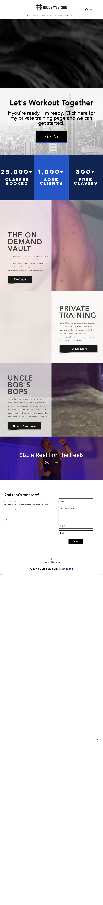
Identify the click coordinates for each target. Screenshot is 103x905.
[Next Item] (97, 739)
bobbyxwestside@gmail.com (13, 510)
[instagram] (5, 519)
